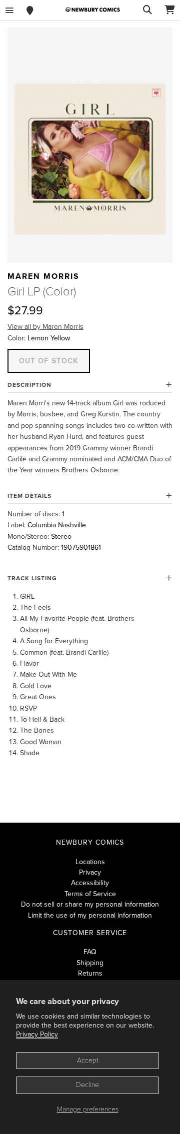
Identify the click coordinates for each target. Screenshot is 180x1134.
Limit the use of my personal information (90, 915)
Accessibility (90, 883)
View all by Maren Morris (46, 326)
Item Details (30, 495)
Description (30, 384)
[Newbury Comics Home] (92, 9)
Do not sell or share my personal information (90, 904)
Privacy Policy (37, 1034)
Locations (90, 862)
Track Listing (32, 578)
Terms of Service (90, 894)
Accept (87, 1060)
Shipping (90, 963)
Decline (87, 1085)
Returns (90, 973)
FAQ (90, 952)
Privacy (90, 872)
